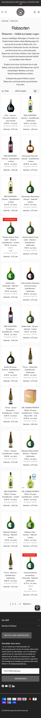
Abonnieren (20, 679)
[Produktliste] (38, 91)
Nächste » (27, 604)
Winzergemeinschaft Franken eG (17, 710)
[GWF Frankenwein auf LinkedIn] (13, 686)
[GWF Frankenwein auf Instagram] (10, 686)
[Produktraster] (35, 91)
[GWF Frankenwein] (20, 12)
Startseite (5, 21)
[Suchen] (7, 12)
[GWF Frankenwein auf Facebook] (3, 686)
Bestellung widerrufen (16, 635)
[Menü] (2, 12)
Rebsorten (14, 21)
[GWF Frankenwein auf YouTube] (6, 686)
